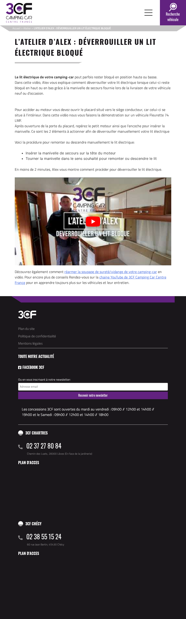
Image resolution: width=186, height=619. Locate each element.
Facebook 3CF (33, 367)
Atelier (27, 28)
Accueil (16, 28)
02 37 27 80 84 (43, 445)
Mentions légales (30, 343)
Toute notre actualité (36, 356)
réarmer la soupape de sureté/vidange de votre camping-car (110, 271)
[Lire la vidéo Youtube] (93, 221)
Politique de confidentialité (37, 336)
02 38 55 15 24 (43, 536)
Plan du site (26, 328)
